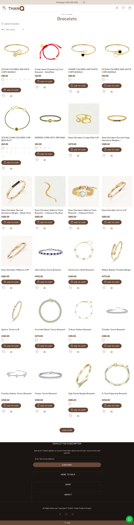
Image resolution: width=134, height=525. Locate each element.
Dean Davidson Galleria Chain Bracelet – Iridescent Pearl (82, 211)
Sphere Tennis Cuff (10, 329)
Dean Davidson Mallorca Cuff (15, 269)
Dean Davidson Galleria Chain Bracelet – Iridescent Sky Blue (49, 211)
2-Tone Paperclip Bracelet (114, 393)
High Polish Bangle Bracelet (81, 393)
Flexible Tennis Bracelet (113, 329)
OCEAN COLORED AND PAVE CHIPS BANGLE (15, 70)
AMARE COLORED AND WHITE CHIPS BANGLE (83, 70)
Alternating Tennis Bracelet (48, 269)
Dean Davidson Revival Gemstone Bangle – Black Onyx (16, 211)
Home (63, 14)
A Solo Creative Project (82, 508)
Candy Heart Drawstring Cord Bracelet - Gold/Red (49, 70)
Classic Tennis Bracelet (46, 393)
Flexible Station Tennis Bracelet (16, 393)
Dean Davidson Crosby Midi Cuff (83, 137)
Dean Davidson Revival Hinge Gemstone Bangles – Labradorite (116, 139)
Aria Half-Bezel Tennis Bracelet (50, 329)
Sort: (3, 29)
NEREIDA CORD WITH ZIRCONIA (50, 137)
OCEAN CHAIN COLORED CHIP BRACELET (16, 139)
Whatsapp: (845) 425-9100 (67, 2)
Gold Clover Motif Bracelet (81, 269)
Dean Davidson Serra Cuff (114, 210)
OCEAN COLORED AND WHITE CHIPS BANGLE (116, 70)
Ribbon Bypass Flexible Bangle (116, 269)
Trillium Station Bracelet (79, 329)
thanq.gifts (16, 8)
